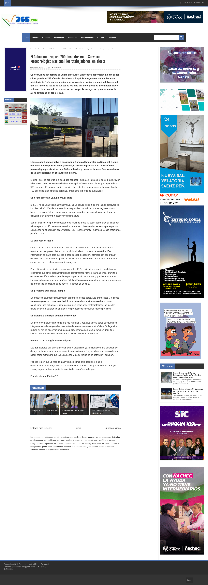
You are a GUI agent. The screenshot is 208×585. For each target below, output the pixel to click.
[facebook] (181, 3)
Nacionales (72, 37)
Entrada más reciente (41, 428)
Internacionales (87, 37)
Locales (35, 37)
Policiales (46, 37)
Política (100, 37)
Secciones (112, 37)
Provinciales (59, 37)
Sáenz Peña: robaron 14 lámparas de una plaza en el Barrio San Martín (188, 391)
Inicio (26, 37)
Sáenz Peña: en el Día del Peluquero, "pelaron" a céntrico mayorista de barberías (187, 375)
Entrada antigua (113, 428)
